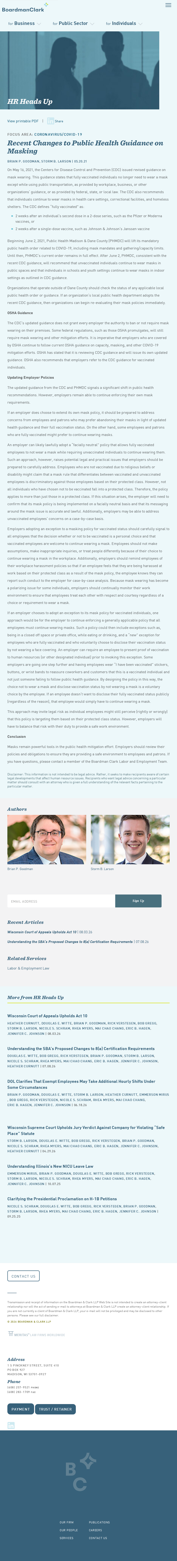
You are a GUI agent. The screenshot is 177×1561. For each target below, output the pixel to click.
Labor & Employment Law (28, 968)
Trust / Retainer (55, 1409)
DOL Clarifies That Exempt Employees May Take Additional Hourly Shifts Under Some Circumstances (81, 1084)
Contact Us (23, 1276)
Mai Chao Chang (109, 1028)
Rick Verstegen (122, 1023)
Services (67, 1538)
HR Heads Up (30, 101)
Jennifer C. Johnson (25, 1033)
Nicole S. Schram (54, 1028)
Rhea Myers (82, 1028)
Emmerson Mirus (154, 1094)
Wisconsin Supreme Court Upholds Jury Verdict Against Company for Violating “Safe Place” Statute (86, 1130)
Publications (99, 1522)
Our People (69, 1530)
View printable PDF (22, 120)
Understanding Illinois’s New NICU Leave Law (50, 1166)
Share (59, 121)
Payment (21, 1408)
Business (21, 22)
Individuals (121, 22)
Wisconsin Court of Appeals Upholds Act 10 (49, 931)
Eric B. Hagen (138, 1028)
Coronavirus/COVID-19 (58, 134)
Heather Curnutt (23, 1023)
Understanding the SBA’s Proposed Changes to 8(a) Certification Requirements (78, 941)
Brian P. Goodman (23, 161)
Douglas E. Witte (56, 1023)
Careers (95, 1530)
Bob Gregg (147, 1023)
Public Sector (70, 22)
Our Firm (67, 1522)
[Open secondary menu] (168, 5)
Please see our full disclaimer (38, 1315)
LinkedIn (11, 1425)
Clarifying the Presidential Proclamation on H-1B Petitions (62, 1198)
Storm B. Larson (56, 161)
